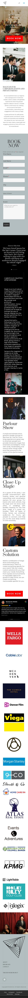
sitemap (17, 994)
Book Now (10, 994)
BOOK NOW (14, 38)
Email (5, 168)
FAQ (5, 992)
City (4, 185)
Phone (6, 176)
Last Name (7, 161)
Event (5, 202)
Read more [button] (4, 615)
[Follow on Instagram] (4, 979)
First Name (7, 154)
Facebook (19, 992)
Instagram (11, 992)
